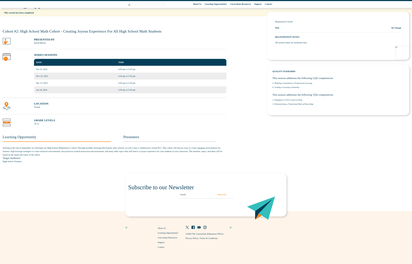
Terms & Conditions (209, 238)
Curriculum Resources (240, 4)
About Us (197, 4)
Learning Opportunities (216, 4)
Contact (268, 4)
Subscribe (222, 194)
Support (258, 4)
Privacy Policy (192, 238)
